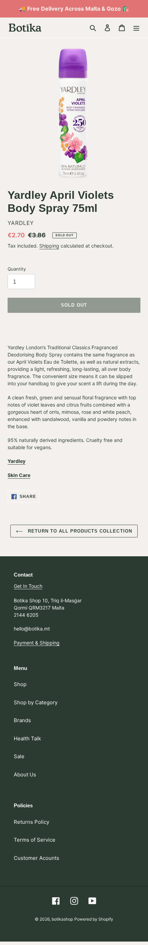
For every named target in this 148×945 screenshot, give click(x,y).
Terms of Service (34, 839)
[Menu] (136, 27)
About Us (25, 774)
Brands (22, 720)
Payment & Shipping (37, 643)
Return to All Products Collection (79, 531)
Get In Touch (28, 586)
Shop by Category (35, 702)
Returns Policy (31, 822)
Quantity (17, 269)
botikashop (62, 919)
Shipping (49, 246)
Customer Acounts (36, 858)
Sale (19, 756)
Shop (20, 684)
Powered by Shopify (93, 919)
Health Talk (27, 738)
